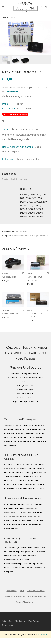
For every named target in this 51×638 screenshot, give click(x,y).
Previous (3, 38)
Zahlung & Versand (36, 590)
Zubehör (12, 17)
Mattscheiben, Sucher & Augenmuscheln (30, 235)
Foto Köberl (9, 468)
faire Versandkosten (31, 516)
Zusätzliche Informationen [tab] (15, 179)
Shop (4, 17)
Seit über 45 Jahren (13, 425)
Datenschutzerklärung (15, 596)
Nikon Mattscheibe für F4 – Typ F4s (34, 277)
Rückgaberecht (11, 516)
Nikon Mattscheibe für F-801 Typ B (35, 313)
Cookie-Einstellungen (25, 602)
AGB (22, 590)
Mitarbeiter (40, 488)
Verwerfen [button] (42, 634)
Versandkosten (13, 91)
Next (48, 38)
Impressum (12, 590)
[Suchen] (41, 7)
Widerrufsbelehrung (37, 596)
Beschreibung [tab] (9, 174)
